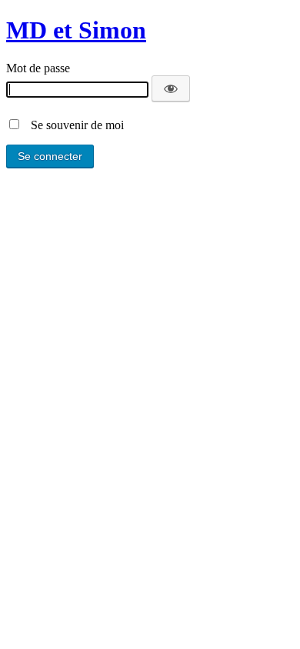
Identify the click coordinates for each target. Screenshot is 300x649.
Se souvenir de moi (73, 124)
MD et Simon (76, 30)
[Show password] (171, 88)
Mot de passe (38, 68)
